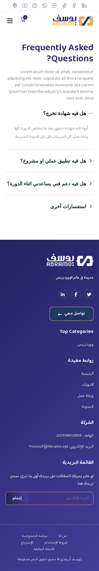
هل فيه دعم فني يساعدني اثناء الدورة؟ (46, 183)
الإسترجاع (27, 543)
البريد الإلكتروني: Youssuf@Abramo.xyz (61, 446)
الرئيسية (87, 374)
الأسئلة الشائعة (44, 549)
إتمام (17, 498)
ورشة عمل (86, 396)
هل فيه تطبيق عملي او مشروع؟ (53, 161)
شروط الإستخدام (55, 543)
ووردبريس (85, 344)
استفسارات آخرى (68, 206)
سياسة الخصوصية (35, 536)
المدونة (88, 407)
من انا (63, 536)
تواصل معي (74, 313)
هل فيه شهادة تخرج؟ (64, 113)
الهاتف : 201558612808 (75, 435)
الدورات (88, 385)
